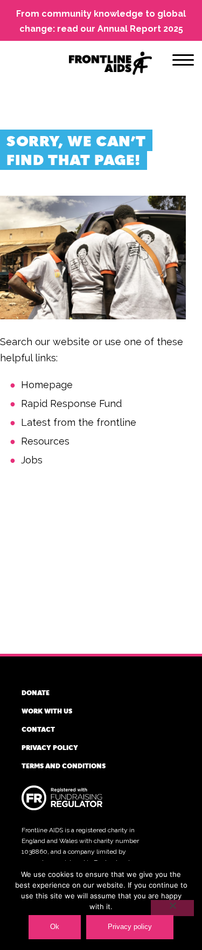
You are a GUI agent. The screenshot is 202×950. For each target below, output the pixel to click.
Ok (54, 927)
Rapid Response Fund (71, 403)
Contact (38, 729)
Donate (36, 692)
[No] (172, 908)
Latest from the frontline (78, 422)
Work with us (47, 711)
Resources (45, 441)
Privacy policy (50, 747)
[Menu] (183, 61)
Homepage (47, 384)
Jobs (32, 460)
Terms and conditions (64, 765)
